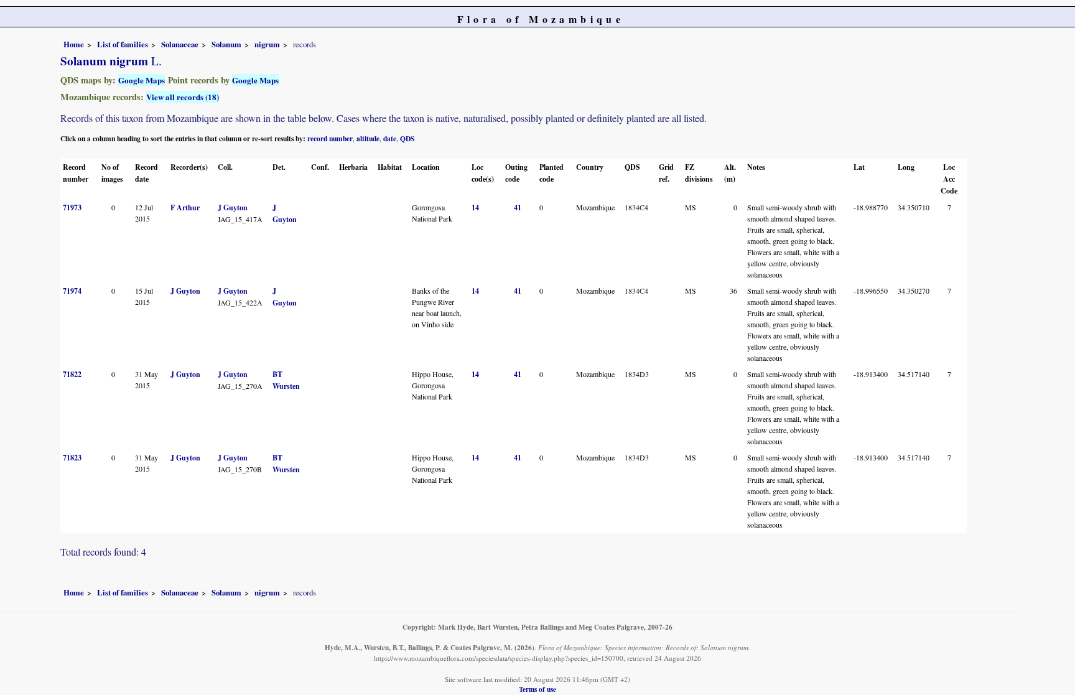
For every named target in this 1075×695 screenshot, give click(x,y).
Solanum (226, 44)
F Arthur (185, 207)
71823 (72, 457)
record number (330, 138)
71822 (72, 374)
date (389, 138)
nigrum (267, 44)
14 (475, 207)
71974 (72, 291)
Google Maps (141, 80)
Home (73, 44)
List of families (122, 44)
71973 (72, 207)
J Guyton (233, 207)
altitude (367, 138)
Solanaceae (179, 44)
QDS (407, 138)
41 (517, 207)
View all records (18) (182, 97)
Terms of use (537, 689)
